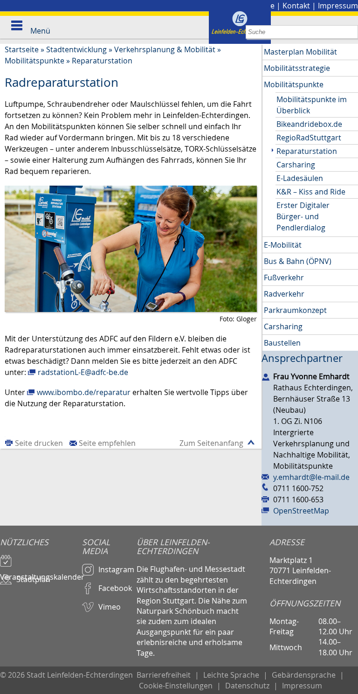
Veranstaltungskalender (41, 573)
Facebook (115, 588)
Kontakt (296, 5)
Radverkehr (284, 294)
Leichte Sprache (231, 675)
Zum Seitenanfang (211, 443)
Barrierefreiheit (164, 675)
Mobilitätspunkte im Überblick (311, 105)
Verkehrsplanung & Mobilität (164, 49)
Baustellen (282, 343)
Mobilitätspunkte (34, 61)
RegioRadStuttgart (308, 137)
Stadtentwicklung (76, 49)
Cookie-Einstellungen (176, 685)
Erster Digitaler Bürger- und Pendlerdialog (303, 216)
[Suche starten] (351, 32)
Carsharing (295, 165)
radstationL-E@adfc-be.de (83, 372)
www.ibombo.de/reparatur (84, 392)
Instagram (116, 569)
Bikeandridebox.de (309, 124)
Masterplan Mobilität (300, 52)
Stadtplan (33, 579)
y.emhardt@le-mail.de (311, 477)
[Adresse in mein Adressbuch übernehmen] (266, 376)
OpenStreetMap (301, 511)
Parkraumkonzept (295, 310)
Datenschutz (247, 685)
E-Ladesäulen (299, 178)
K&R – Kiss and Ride (310, 192)
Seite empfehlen (107, 443)
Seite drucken (39, 443)
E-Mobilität (283, 245)
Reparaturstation (102, 61)
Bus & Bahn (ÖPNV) (297, 261)
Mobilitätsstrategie (297, 68)
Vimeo (109, 607)
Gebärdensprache (304, 675)
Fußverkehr (284, 277)
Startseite (22, 49)
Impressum (338, 5)
